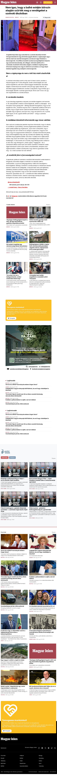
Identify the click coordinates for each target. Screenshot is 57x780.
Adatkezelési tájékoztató (43, 771)
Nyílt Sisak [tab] (4, 457)
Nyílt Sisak (3, 763)
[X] (45, 748)
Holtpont (22, 755)
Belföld (2, 766)
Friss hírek (3, 755)
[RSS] (55, 748)
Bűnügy (17, 17)
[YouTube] (42, 748)
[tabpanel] (28, 492)
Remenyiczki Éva (10, 17)
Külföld (21, 758)
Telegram (14, 196)
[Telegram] (48, 748)
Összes (48, 204)
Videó (21, 760)
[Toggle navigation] (55, 2)
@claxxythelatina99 (14, 182)
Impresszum (3, 748)
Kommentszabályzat (33, 771)
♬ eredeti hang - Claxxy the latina (17, 187)
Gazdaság (41, 758)
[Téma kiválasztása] (37, 2)
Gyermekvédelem (24, 766)
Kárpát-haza (22, 763)
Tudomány (41, 766)
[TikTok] (52, 748)
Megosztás (47, 17)
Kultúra (40, 760)
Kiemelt (2, 758)
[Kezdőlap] (8, 2)
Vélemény (3, 760)
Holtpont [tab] (12, 457)
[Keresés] (41, 2)
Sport (40, 763)
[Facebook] (39, 748)
